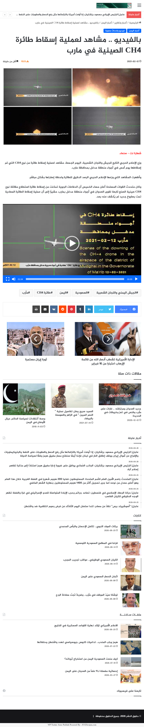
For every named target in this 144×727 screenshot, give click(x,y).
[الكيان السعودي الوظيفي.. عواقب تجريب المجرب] (131, 565)
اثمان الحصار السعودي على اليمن (99, 576)
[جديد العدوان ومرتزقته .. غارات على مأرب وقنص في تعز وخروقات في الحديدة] (120, 394)
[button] (72, 243)
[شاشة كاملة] (8, 279)
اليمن (63, 292)
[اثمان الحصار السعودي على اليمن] (131, 583)
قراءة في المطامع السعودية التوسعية (96, 543)
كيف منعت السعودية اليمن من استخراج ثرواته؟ (91, 659)
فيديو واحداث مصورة (114, 31)
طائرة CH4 (44, 292)
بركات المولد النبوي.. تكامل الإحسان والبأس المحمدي (88, 526)
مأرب (25, 292)
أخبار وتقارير (120, 23)
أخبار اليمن (106, 23)
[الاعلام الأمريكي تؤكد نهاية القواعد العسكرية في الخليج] (131, 631)
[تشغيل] (136, 279)
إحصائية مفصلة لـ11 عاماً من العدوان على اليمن (91, 671)
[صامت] (14, 279)
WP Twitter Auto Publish (58, 725)
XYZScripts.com (89, 725)
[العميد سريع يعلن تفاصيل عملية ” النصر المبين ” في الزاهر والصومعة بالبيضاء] (72, 395)
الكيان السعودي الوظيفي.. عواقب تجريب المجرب (90, 560)
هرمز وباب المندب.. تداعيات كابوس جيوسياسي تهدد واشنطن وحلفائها (77, 642)
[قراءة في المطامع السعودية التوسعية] (131, 548)
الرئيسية (134, 23)
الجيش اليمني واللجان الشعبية (116, 292)
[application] (72, 243)
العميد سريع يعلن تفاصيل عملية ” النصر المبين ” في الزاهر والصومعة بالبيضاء (74, 415)
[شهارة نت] (114, 6)
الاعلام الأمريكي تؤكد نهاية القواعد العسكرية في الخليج (86, 625)
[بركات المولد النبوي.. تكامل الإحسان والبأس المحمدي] (131, 532)
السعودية (81, 292)
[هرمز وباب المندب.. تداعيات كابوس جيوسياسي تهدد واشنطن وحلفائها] (131, 647)
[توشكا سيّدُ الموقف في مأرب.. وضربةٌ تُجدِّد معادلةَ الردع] (131, 600)
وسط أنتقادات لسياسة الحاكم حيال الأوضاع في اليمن (25, 420)
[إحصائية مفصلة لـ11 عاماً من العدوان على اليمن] (131, 676)
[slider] (75, 279)
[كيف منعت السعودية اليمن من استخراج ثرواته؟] (131, 662)
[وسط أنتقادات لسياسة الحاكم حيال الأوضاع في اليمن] (24, 399)
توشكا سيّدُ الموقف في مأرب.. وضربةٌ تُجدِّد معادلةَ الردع (87, 595)
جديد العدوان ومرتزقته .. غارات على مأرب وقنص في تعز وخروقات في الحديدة (120, 412)
